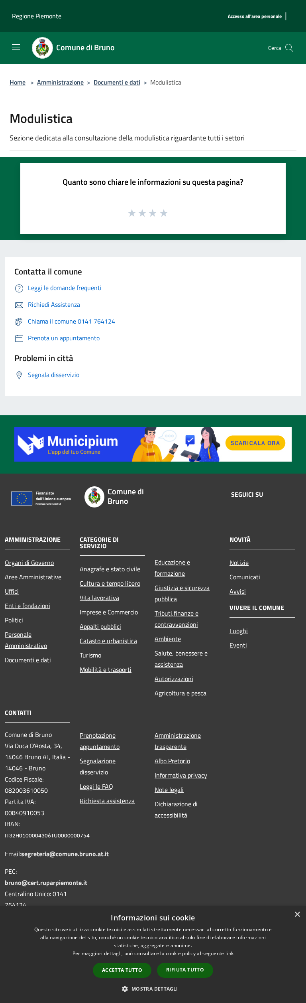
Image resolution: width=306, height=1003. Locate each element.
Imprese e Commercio (109, 612)
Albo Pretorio (172, 761)
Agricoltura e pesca (180, 693)
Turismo (90, 655)
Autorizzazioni (174, 678)
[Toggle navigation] (16, 47)
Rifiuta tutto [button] (185, 969)
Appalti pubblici (100, 626)
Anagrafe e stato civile (110, 569)
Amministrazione (60, 82)
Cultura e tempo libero (110, 583)
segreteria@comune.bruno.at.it (65, 854)
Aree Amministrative (33, 577)
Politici (14, 620)
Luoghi (239, 631)
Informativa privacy (181, 775)
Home (18, 82)
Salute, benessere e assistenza (181, 658)
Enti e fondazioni (27, 605)
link (229, 953)
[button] (153, 988)
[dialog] (153, 954)
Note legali (169, 789)
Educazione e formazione (172, 567)
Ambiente (168, 639)
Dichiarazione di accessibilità (176, 809)
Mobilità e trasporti (105, 669)
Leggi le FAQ (96, 786)
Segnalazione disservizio (98, 766)
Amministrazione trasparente (178, 741)
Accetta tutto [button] (122, 970)
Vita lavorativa (99, 597)
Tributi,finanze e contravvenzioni (176, 618)
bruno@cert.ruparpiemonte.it (46, 882)
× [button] (297, 915)
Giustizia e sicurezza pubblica (182, 593)
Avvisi (238, 591)
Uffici (12, 591)
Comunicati (245, 577)
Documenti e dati (117, 82)
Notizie (239, 562)
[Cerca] (289, 48)
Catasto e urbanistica (108, 641)
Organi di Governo (29, 562)
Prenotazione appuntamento (100, 741)
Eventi (238, 645)
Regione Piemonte (36, 16)
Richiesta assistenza (107, 801)
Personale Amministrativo (26, 640)
